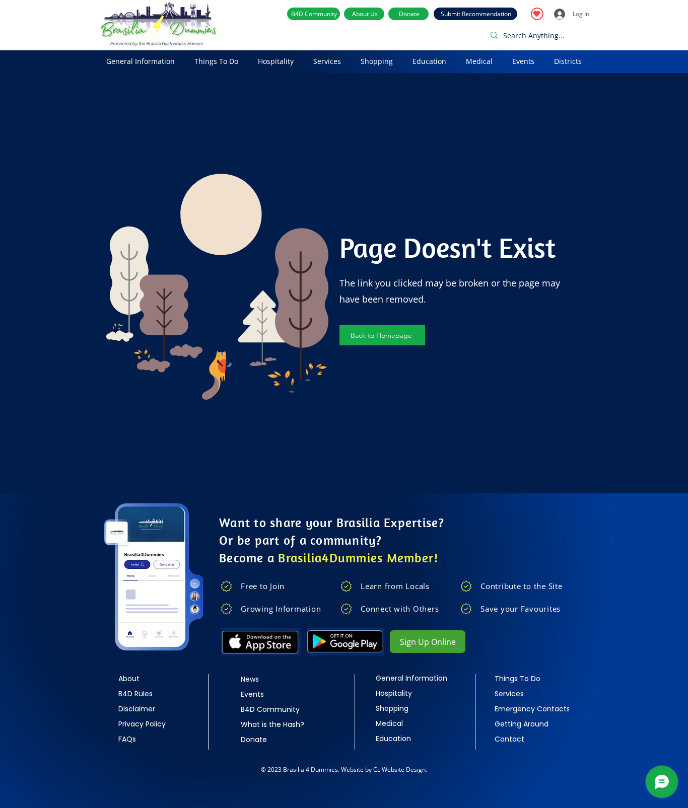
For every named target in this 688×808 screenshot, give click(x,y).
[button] (140, 61)
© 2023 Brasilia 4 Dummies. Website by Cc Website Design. (344, 769)
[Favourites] (537, 14)
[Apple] (260, 641)
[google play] (345, 641)
